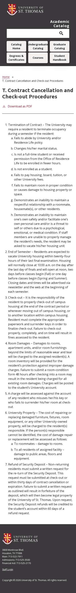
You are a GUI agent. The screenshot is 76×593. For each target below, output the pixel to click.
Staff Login (7, 569)
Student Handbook (59, 57)
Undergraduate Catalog (38, 46)
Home (6, 77)
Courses (38, 57)
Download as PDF (20, 106)
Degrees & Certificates (16, 57)
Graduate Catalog (59, 46)
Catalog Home (16, 46)
